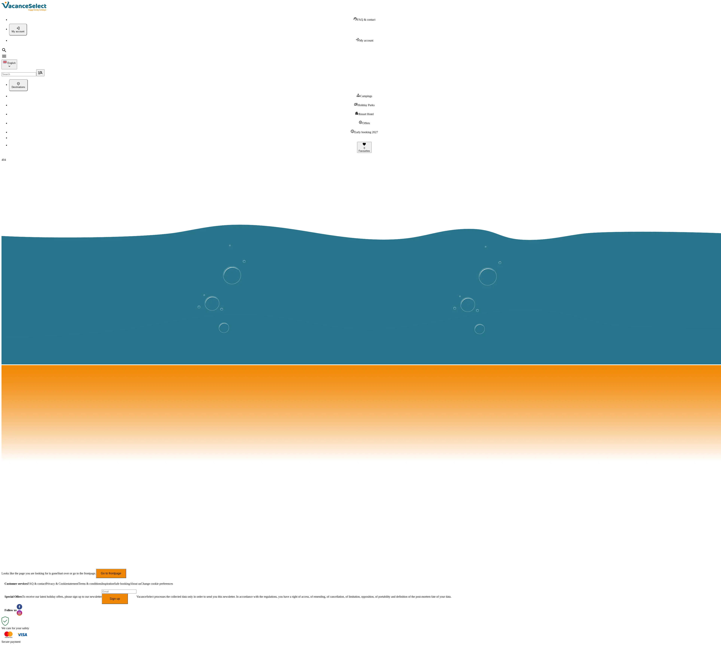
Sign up (115, 598)
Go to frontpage (111, 573)
